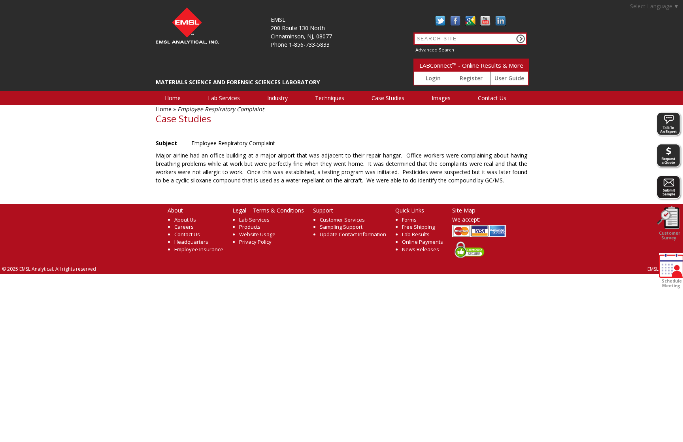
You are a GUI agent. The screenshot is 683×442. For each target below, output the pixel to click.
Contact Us (492, 98)
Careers (184, 226)
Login (433, 78)
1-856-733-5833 (309, 44)
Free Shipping (418, 226)
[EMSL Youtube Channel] (485, 21)
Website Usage (257, 234)
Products (249, 226)
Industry (277, 98)
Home (173, 98)
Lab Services (224, 98)
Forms (409, 219)
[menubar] (340, 98)
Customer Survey (669, 235)
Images (441, 98)
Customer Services (342, 219)
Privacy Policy (255, 241)
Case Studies (388, 98)
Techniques (329, 98)
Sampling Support (341, 226)
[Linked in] (500, 21)
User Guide (509, 78)
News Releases (420, 249)
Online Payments (422, 241)
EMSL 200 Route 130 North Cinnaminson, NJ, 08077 (301, 28)
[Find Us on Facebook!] (455, 21)
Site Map (463, 210)
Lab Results (416, 234)
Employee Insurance (198, 249)
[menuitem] (177, 98)
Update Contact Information (353, 234)
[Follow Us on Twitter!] (440, 21)
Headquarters (191, 241)
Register (471, 78)
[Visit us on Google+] (470, 21)
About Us (185, 219)
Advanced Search (434, 50)
